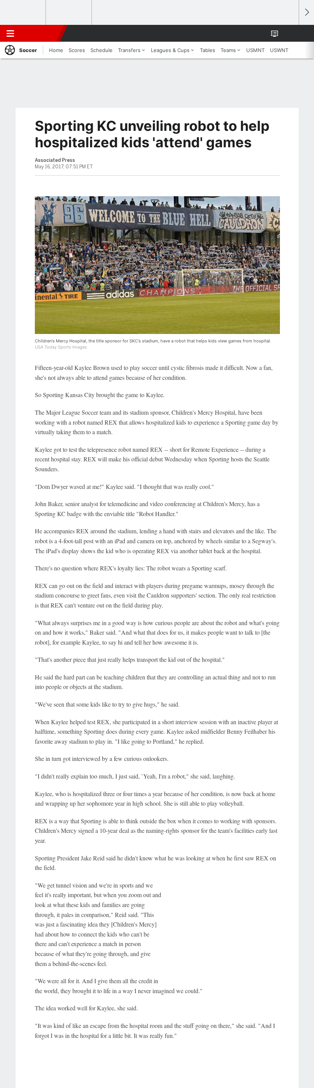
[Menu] (10, 33)
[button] (289, 33)
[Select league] (23, 12)
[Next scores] (306, 12)
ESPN (41, 33)
